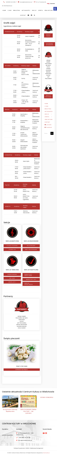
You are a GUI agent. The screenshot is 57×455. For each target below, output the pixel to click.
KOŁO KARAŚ (21, 328)
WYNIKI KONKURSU (46, 397)
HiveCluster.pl (46, 452)
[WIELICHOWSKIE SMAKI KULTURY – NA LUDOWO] (28, 401)
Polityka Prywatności (19, 448)
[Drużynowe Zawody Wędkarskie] (10, 401)
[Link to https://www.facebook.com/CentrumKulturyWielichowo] (46, 433)
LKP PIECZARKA (21, 323)
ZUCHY (22, 321)
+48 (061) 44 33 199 (11, 2)
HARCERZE (22, 319)
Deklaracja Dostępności (36, 448)
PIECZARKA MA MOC (22, 318)
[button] (34, 15)
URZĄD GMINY (22, 316)
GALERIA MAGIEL (22, 326)
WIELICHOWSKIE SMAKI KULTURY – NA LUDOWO (28, 411)
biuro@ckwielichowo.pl (26, 2)
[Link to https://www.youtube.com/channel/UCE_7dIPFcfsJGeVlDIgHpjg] (44, 433)
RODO (27, 448)
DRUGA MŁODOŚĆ (21, 324)
